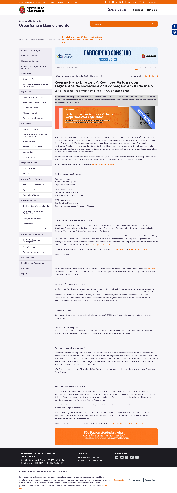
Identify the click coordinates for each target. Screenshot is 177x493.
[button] (155, 68)
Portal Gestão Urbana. (136, 423)
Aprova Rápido (29, 190)
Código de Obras (30, 108)
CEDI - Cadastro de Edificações (31, 241)
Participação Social (30, 55)
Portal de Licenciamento (33, 184)
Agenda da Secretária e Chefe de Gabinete (36, 85)
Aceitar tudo (134, 480)
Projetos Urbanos (29, 163)
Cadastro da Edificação (32, 234)
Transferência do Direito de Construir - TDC (35, 135)
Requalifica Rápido (31, 195)
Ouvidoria (68, 2)
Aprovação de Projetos (31, 179)
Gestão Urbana (29, 168)
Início (21, 39)
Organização (28, 79)
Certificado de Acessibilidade (36, 206)
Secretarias (30, 39)
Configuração (119, 480)
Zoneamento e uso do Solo (34, 102)
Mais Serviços (27, 257)
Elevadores (28, 223)
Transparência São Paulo (45, 2)
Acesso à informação (26, 2)
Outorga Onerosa (30, 129)
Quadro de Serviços (30, 61)
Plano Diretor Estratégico (34, 97)
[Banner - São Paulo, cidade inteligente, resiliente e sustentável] (106, 436)
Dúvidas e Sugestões (90, 457)
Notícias (25, 268)
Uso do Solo (28, 152)
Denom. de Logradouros (33, 252)
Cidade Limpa (29, 157)
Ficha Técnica (29, 247)
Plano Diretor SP (118, 423)
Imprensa (25, 273)
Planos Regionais (30, 113)
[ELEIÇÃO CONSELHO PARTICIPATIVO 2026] (106, 55)
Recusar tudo (150, 480)
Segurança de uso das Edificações (33, 212)
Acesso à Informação (31, 50)
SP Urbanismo (29, 173)
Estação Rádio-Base (32, 218)
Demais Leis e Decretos (33, 118)
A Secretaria (27, 73)
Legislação (59, 2)
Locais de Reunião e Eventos (35, 229)
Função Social (29, 141)
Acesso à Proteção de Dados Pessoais (34, 67)
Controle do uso (28, 200)
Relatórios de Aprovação (32, 263)
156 (75, 2)
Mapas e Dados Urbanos (33, 147)
